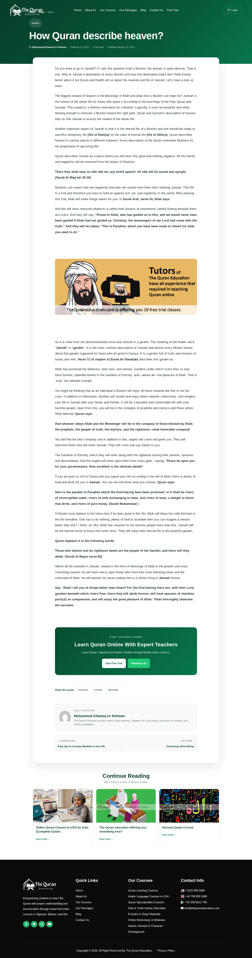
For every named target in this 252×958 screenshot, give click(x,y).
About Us (90, 10)
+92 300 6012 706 (195, 902)
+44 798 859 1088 (195, 896)
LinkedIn (98, 690)
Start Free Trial (114, 663)
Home (77, 10)
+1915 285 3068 (194, 890)
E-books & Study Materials (144, 914)
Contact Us (156, 10)
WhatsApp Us (138, 663)
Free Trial (172, 10)
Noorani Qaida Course (178, 827)
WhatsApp (113, 690)
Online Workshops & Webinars (146, 919)
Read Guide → (43, 839)
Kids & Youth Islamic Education (147, 908)
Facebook (83, 690)
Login (234, 9)
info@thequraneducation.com (202, 908)
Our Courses (108, 10)
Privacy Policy (167, 950)
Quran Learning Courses (143, 890)
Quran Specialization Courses (146, 902)
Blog (143, 10)
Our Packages (128, 10)
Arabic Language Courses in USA (148, 896)
